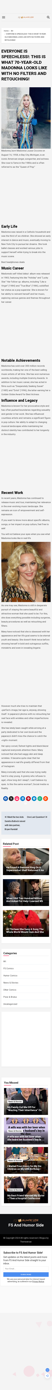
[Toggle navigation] (3, 17)
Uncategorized (10, 1004)
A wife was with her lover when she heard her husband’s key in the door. (24, 1139)
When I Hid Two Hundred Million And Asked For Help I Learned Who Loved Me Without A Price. (25, 901)
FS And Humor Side (26, 1225)
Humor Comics (10, 975)
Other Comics (9, 990)
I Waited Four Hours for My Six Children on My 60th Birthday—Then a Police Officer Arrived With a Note (24, 1170)
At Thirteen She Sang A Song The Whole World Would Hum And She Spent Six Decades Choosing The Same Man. (25, 933)
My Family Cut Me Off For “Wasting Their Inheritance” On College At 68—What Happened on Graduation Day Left (24, 1111)
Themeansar (25, 1241)
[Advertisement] (26, 197)
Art (4, 961)
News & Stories (10, 982)
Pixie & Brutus (10, 997)
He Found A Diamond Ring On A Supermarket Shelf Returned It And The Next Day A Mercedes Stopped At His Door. (25, 872)
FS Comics (8, 968)
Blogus (42, 1238)
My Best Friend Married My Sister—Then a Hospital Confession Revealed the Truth (26, 1198)
